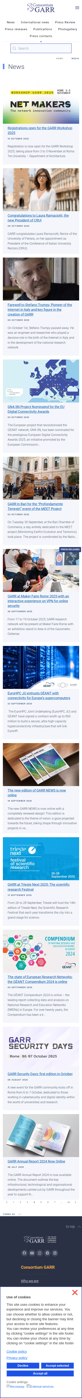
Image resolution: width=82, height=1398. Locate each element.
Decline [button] (23, 1365)
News (11, 22)
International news (35, 22)
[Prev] (6, 1202)
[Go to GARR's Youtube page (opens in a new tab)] (32, 1253)
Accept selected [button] (57, 1365)
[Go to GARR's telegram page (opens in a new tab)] (47, 1253)
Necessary (17, 1386)
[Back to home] (41, 7)
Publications (42, 29)
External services (42, 1386)
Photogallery (67, 29)
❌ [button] (75, 1292)
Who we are (30, 1281)
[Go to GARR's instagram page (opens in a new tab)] (39, 1253)
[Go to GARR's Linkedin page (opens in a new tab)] (54, 1253)
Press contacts (41, 36)
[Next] (75, 1202)
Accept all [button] (40, 1373)
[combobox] (41, 48)
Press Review (65, 22)
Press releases (16, 29)
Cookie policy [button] (16, 1352)
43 (68, 1202)
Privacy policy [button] (16, 1358)
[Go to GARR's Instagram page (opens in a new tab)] (24, 1253)
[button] (77, 7)
